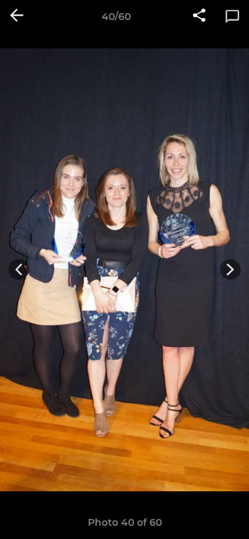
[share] (199, 16)
